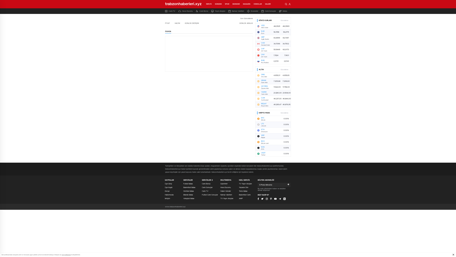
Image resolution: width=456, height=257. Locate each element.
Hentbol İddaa (188, 191)
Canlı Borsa (203, 11)
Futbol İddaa (188, 184)
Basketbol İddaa (189, 187)
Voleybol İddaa (188, 198)
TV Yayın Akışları (226, 198)
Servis (209, 4)
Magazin (246, 4)
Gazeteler (224, 184)
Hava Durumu (187, 11)
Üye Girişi (168, 184)
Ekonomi (236, 4)
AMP (241, 198)
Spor (227, 4)
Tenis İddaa (243, 191)
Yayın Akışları (220, 11)
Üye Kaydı (168, 187)
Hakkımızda (169, 195)
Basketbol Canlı (245, 195)
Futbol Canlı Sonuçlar (210, 195)
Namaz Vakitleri (238, 11)
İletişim (167, 198)
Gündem (218, 4)
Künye (167, 191)
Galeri (268, 4)
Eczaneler (254, 11)
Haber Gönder (225, 191)
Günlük (168, 31)
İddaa (285, 11)
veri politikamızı (66, 254)
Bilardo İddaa (188, 195)
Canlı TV (172, 11)
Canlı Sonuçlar (270, 11)
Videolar (258, 4)
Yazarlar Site (243, 187)
